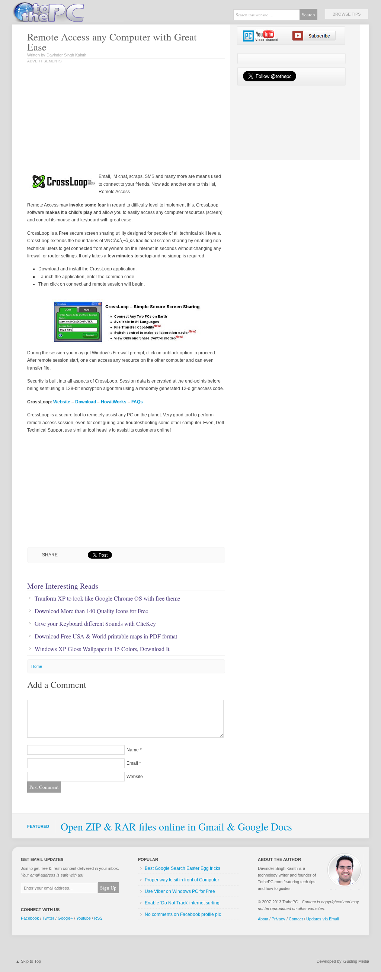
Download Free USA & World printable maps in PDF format (106, 636)
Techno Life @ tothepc (68, 11)
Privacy (278, 919)
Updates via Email (322, 919)
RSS (98, 918)
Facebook (30, 918)
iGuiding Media (356, 961)
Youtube (83, 918)
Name (133, 749)
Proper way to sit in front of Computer (182, 879)
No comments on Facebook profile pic (183, 914)
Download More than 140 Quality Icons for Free (91, 611)
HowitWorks (114, 401)
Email (132, 763)
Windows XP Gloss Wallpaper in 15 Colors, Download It (102, 649)
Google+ (65, 918)
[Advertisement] (104, 119)
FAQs (137, 401)
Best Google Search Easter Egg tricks (182, 868)
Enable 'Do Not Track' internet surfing (182, 903)
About (263, 919)
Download (85, 401)
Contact (296, 919)
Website (61, 401)
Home (36, 666)
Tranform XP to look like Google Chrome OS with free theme (107, 598)
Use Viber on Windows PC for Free (180, 891)
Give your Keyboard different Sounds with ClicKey (95, 623)
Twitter (48, 918)
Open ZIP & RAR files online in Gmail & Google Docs (176, 826)
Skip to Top (31, 961)
